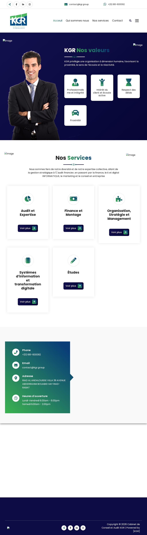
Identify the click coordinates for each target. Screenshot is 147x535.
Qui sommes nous (77, 20)
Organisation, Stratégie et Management (119, 214)
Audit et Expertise (28, 212)
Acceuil (57, 20)
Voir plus (25, 228)
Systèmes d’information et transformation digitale (27, 280)
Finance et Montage (73, 212)
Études (73, 272)
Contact (117, 20)
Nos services (100, 20)
